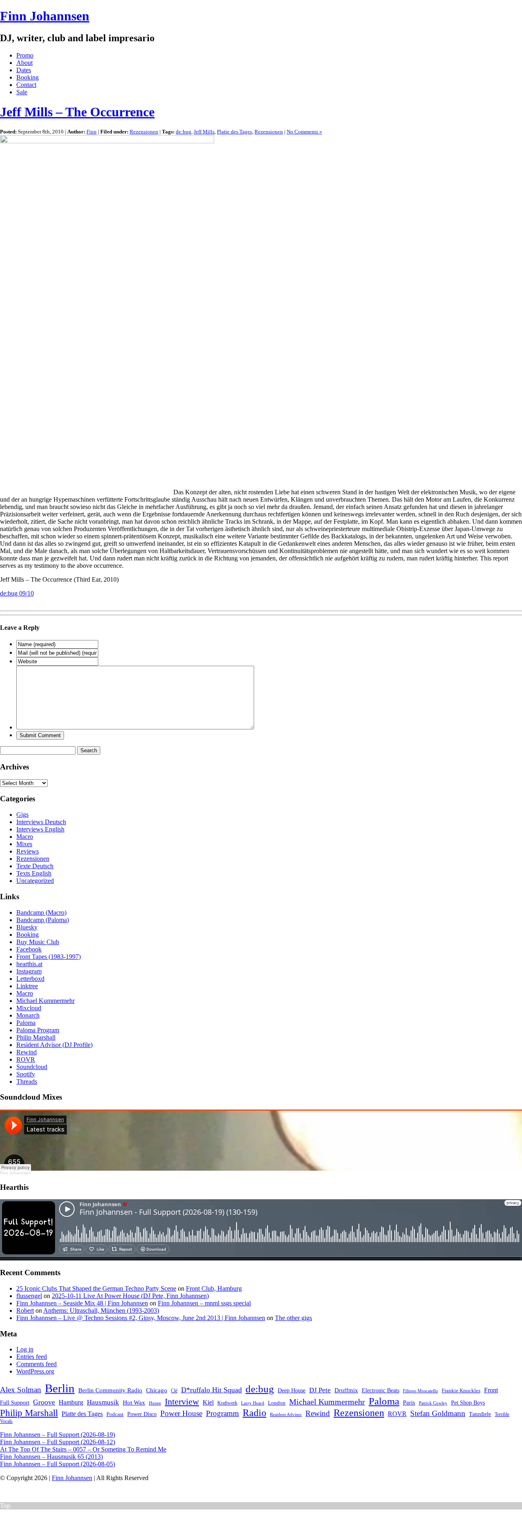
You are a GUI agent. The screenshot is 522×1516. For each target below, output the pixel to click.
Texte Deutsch (34, 865)
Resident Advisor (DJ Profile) (54, 1044)
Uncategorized (35, 880)
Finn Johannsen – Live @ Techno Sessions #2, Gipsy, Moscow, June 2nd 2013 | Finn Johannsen (140, 1317)
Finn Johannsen (44, 16)
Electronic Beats (380, 1390)
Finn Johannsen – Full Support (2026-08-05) (57, 1463)
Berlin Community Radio (110, 1390)
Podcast (115, 1414)
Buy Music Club (37, 941)
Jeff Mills (204, 132)
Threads (26, 1081)
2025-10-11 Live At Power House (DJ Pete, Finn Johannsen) (130, 1295)
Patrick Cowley (433, 1403)
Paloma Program (37, 1030)
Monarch (28, 1015)
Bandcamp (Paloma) (42, 919)
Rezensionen (144, 132)
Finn (91, 132)
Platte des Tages (234, 132)
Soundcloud (31, 1066)
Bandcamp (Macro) (41, 912)
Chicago (156, 1390)
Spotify (25, 1074)
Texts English (33, 873)
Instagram (29, 971)
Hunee (155, 1402)
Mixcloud (28, 1008)
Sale (21, 92)
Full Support (14, 1403)
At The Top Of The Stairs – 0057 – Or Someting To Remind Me (83, 1449)
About (24, 62)
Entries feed (31, 1356)
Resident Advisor (286, 1414)
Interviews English (40, 829)
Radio (254, 1412)
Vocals (6, 1421)
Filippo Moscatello (420, 1390)
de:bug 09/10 (17, 593)
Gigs (22, 814)
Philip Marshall (35, 1037)
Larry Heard (252, 1402)
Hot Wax (134, 1402)
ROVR (25, 1059)
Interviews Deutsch (41, 821)
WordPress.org (35, 1371)
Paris (409, 1402)
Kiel (208, 1402)
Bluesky (27, 927)
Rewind (26, 1052)
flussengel (29, 1295)
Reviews (27, 851)
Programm (222, 1413)
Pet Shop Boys (468, 1403)
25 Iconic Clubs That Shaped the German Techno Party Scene (96, 1288)
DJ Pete (320, 1390)
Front (491, 1390)
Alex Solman (20, 1389)
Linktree (27, 986)
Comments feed (36, 1363)
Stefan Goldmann (437, 1413)
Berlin (60, 1388)
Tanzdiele (480, 1414)
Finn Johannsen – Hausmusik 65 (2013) (51, 1456)
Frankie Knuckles (461, 1390)
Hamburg (71, 1402)
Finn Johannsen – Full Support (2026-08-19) (57, 1434)
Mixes (24, 843)
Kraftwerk (227, 1402)
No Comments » (304, 132)
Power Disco (142, 1414)
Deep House (291, 1390)
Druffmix (346, 1390)
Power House (181, 1413)
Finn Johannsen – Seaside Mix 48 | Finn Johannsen (82, 1303)
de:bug (183, 132)
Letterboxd (30, 978)
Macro (24, 836)
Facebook (29, 949)
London (276, 1403)
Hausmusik (103, 1402)
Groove (44, 1402)
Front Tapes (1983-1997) (48, 956)
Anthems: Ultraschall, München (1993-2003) (101, 1310)
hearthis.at (29, 963)
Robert (25, 1310)
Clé (174, 1391)
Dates (23, 70)
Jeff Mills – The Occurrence (77, 111)
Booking (27, 77)
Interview (182, 1402)
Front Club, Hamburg (214, 1288)
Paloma (25, 1022)
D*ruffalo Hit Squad (211, 1390)
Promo (24, 55)
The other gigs (293, 1317)
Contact (26, 84)
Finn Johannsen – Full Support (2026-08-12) (57, 1441)
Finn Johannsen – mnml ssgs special (204, 1303)
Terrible (502, 1414)
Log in (24, 1349)
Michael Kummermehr (45, 1000)
